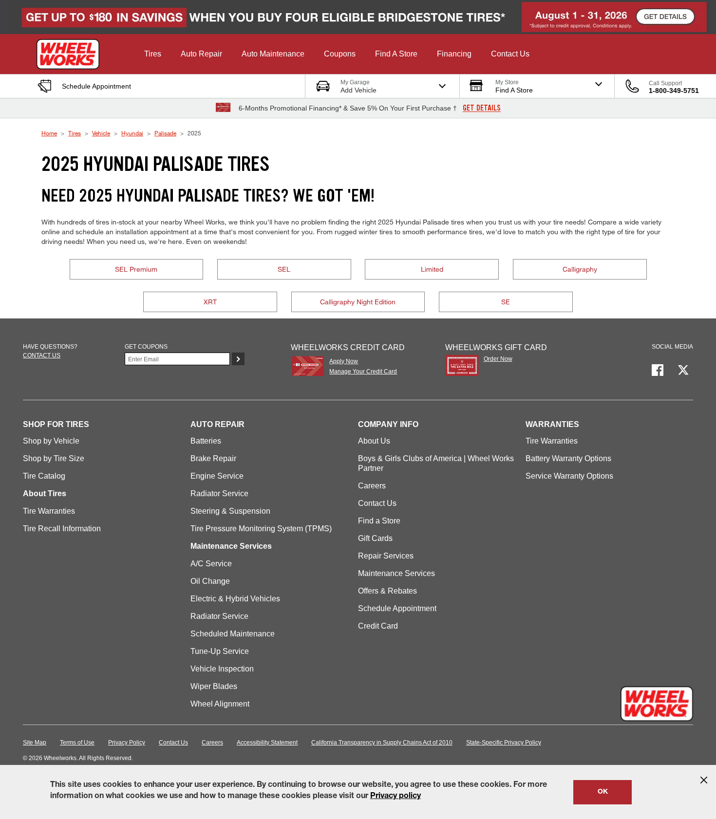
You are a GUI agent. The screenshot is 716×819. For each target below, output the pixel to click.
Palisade (165, 133)
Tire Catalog (44, 476)
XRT (210, 302)
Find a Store (379, 521)
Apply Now (343, 361)
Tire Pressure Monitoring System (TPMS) (261, 528)
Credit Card (378, 626)
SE (505, 302)
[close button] (704, 780)
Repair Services (386, 556)
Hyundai (132, 133)
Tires (74, 133)
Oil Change (210, 581)
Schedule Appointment (397, 608)
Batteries (205, 441)
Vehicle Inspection (222, 669)
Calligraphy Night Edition (358, 302)
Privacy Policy (126, 742)
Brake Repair (213, 458)
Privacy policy (395, 796)
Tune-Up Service (219, 651)
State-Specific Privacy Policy (503, 742)
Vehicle (101, 133)
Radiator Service (219, 493)
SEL (284, 269)
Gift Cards (375, 538)
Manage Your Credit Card (363, 371)
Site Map (34, 742)
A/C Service (211, 563)
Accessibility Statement (267, 742)
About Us (374, 441)
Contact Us (377, 503)
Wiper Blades (213, 686)
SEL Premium (136, 269)
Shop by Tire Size (53, 458)
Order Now (498, 358)
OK (603, 792)
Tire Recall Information (62, 528)
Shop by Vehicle (51, 441)
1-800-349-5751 (674, 90)
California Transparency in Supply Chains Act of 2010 (381, 742)
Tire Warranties (49, 511)
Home (49, 133)
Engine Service (217, 476)
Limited (432, 269)
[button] (152, 54)
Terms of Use (77, 742)
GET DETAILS (482, 108)
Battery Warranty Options (568, 458)
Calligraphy (580, 269)
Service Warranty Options (569, 476)
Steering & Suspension (230, 511)
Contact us (41, 355)
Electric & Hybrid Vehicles (235, 599)
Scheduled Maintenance (232, 634)
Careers (372, 486)
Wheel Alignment (219, 704)
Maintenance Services (396, 573)
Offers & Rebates (387, 591)
